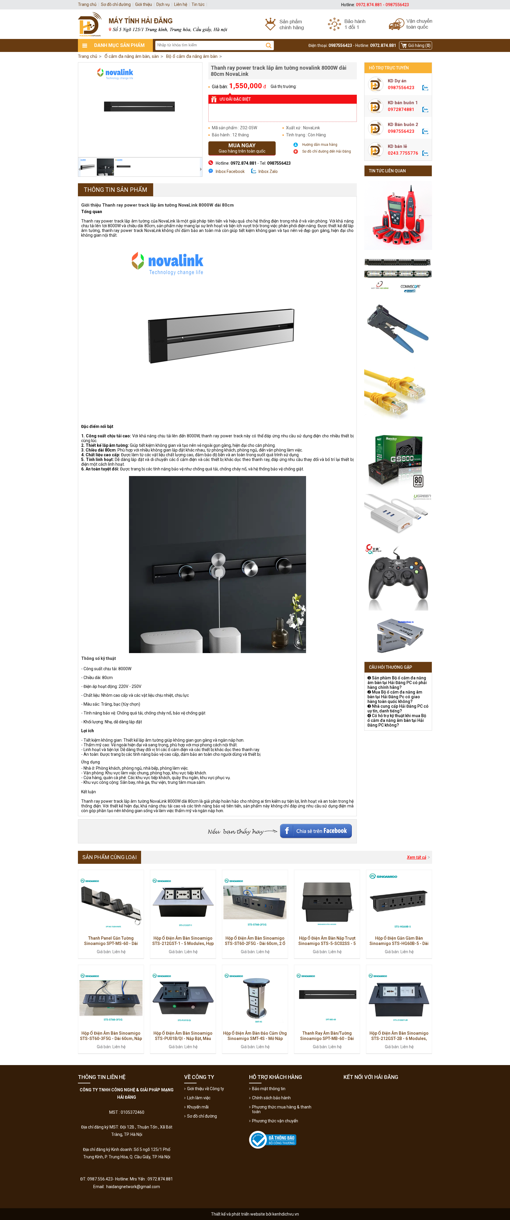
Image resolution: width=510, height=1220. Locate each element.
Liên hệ (180, 4)
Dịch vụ (163, 4)
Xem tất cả (416, 857)
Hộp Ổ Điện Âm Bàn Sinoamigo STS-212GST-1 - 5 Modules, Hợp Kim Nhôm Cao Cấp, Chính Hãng (183, 943)
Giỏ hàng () (419, 45)
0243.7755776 (403, 153)
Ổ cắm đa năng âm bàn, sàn (131, 56)
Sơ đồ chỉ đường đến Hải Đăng (326, 151)
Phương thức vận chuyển (275, 1120)
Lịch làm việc (198, 1097)
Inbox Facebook (230, 171)
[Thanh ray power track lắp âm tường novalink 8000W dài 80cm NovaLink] (140, 109)
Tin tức (198, 4)
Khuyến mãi (198, 1107)
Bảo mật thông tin (268, 1088)
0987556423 (401, 87)
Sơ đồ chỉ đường (202, 1116)
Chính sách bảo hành (271, 1097)
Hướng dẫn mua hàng (319, 145)
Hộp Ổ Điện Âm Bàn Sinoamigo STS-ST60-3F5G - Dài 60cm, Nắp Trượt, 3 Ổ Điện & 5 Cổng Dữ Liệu (111, 1038)
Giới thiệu (143, 4)
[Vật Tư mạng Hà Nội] (255, 24)
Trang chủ (87, 56)
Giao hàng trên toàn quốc (242, 147)
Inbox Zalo (268, 171)
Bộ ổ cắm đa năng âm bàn (192, 56)
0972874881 (401, 109)
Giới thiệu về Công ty (205, 1088)
